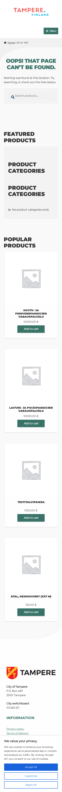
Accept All (31, 767)
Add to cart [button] (31, 328)
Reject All (31, 784)
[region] (31, 764)
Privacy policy (15, 729)
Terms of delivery (17, 733)
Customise (31, 776)
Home (11, 42)
